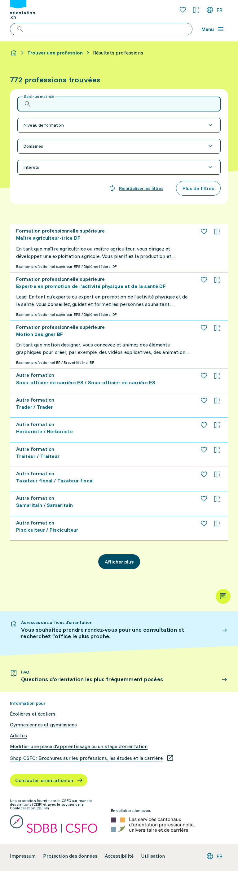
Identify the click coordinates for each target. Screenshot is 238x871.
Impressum (23, 856)
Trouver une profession (55, 52)
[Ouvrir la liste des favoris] (183, 10)
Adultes (18, 735)
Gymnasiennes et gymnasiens (43, 725)
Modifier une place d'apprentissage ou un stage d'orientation (79, 746)
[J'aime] (204, 231)
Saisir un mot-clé (39, 96)
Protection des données (70, 856)
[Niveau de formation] (119, 125)
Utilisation (153, 856)
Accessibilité (119, 856)
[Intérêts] (119, 167)
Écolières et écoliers (32, 714)
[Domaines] (119, 146)
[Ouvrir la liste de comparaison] (196, 10)
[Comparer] (217, 231)
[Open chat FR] (223, 596)
